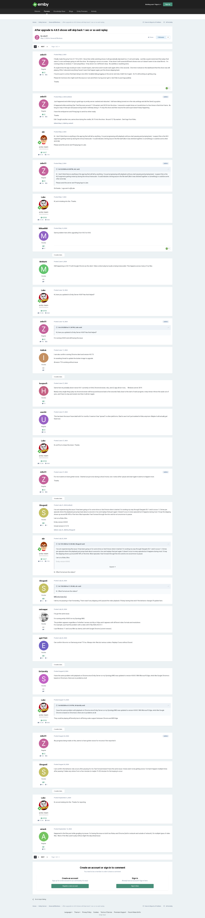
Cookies (96, 912)
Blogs (71, 11)
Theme (76, 912)
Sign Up (167, 4)
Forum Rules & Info (134, 912)
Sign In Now (135, 886)
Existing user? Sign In (152, 4)
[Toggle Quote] (57, 169)
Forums (47, 11)
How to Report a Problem (153, 22)
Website (37, 11)
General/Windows (56, 38)
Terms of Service (106, 912)
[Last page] (47, 46)
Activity (93, 11)
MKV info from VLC (60, 597)
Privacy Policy (86, 912)
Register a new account (70, 886)
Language (67, 912)
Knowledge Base (59, 11)
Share (151, 37)
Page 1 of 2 (55, 46)
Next (42, 46)
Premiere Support (120, 912)
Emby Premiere (82, 11)
